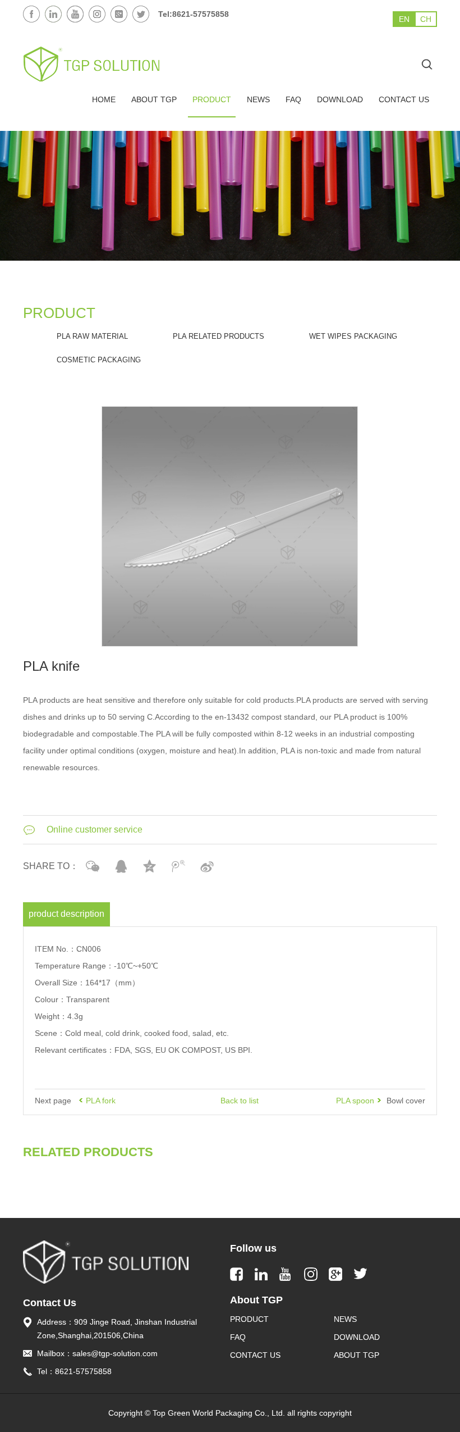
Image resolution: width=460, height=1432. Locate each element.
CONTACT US (404, 99)
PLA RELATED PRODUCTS (218, 336)
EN (404, 19)
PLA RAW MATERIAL (92, 336)
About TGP (356, 1355)
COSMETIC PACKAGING (99, 360)
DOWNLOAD (340, 99)
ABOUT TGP (154, 99)
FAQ (293, 99)
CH (425, 19)
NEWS (258, 99)
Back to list (239, 1100)
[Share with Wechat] (93, 866)
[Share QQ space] (150, 866)
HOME (104, 99)
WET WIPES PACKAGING (353, 336)
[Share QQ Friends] (121, 866)
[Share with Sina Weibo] (207, 866)
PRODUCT (211, 99)
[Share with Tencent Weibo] (179, 866)
